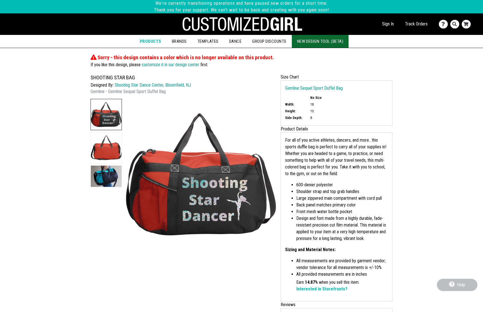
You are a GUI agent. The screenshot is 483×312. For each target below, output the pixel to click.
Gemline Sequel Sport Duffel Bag (314, 88)
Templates (208, 41)
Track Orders (416, 24)
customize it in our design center (170, 64)
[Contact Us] (444, 24)
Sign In (388, 24)
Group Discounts (269, 41)
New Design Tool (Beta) (320, 41)
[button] (106, 114)
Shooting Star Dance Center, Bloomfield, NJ (153, 85)
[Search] (456, 24)
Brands (179, 41)
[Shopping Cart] (467, 24)
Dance (235, 41)
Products (150, 41)
